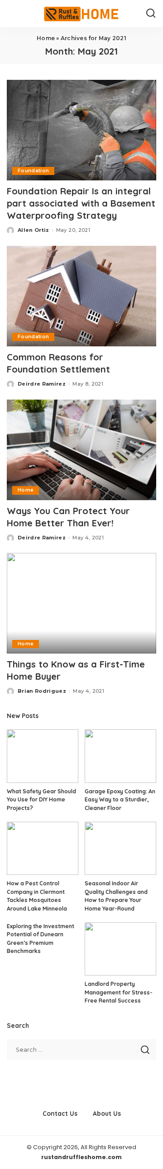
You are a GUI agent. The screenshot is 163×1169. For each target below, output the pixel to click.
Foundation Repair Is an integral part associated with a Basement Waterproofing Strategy (81, 203)
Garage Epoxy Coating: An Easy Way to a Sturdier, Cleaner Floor (120, 799)
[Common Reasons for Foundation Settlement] (81, 296)
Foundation (33, 171)
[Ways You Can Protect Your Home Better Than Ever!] (81, 450)
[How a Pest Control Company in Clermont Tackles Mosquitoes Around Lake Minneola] (42, 848)
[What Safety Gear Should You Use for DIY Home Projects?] (42, 756)
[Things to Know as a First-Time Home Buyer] (81, 603)
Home (46, 38)
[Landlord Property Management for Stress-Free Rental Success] (120, 949)
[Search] (150, 13)
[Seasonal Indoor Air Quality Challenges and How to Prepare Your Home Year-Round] (120, 848)
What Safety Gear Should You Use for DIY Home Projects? (41, 799)
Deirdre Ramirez (42, 384)
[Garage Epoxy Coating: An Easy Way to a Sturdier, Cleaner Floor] (120, 756)
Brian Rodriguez (42, 691)
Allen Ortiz (33, 230)
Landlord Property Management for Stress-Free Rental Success (119, 992)
